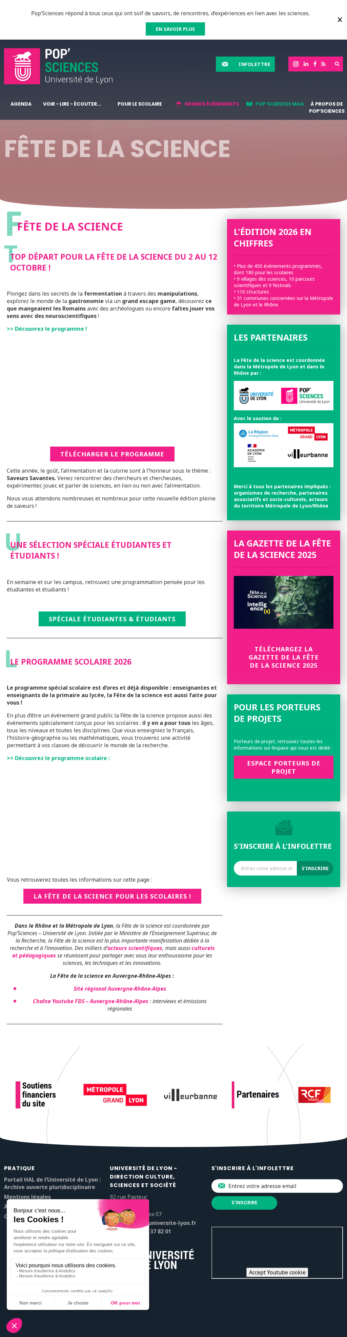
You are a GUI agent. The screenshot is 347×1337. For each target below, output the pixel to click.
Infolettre (254, 64)
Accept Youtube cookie (277, 1272)
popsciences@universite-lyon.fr (153, 1223)
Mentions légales (27, 1197)
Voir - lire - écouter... (72, 104)
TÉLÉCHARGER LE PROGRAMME (112, 454)
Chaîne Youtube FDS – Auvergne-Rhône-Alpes (90, 1001)
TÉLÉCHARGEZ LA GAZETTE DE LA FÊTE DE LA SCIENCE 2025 (284, 657)
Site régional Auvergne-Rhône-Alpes (120, 988)
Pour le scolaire (140, 104)
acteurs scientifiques (134, 948)
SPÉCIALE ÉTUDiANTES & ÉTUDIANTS (112, 619)
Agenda (21, 104)
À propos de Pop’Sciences (327, 107)
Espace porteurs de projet (284, 767)
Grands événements (211, 104)
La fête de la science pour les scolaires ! (112, 896)
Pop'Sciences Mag (280, 104)
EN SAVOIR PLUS (175, 29)
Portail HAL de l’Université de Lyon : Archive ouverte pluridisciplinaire (52, 1183)
